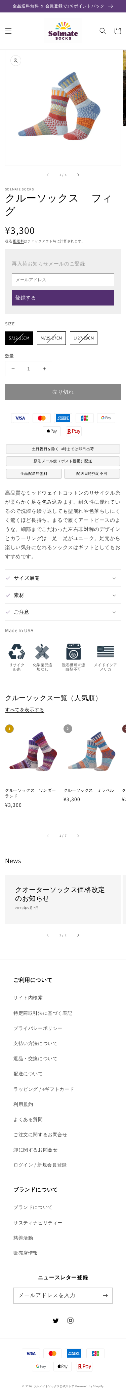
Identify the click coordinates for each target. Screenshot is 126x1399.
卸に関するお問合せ (35, 1150)
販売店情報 (25, 1253)
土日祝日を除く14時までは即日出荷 (63, 448)
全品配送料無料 (34, 473)
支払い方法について (35, 1043)
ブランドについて (33, 1207)
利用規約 (23, 1104)
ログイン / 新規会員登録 (40, 1165)
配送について (28, 1074)
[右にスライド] (78, 175)
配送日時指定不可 (92, 473)
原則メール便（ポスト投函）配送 (63, 461)
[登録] (105, 1295)
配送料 (18, 241)
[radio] (19, 338)
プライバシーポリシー (37, 1028)
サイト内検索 (28, 998)
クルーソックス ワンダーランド (30, 793)
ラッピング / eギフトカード (43, 1089)
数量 (9, 356)
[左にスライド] (48, 175)
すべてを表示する (24, 710)
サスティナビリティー (37, 1223)
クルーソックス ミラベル (89, 790)
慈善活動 (23, 1238)
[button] (8, 31)
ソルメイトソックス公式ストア (54, 1386)
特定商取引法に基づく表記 (42, 1013)
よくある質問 (28, 1119)
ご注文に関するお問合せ (40, 1135)
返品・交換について (35, 1058)
